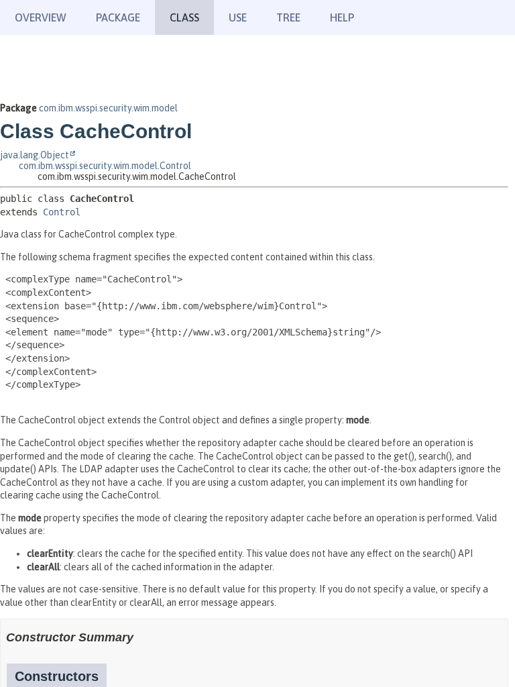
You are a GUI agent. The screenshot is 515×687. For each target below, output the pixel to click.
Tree (288, 17)
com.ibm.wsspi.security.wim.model (108, 108)
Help (342, 17)
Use (238, 17)
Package (118, 17)
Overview (40, 17)
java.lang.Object (34, 155)
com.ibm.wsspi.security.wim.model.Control (105, 165)
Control (61, 212)
